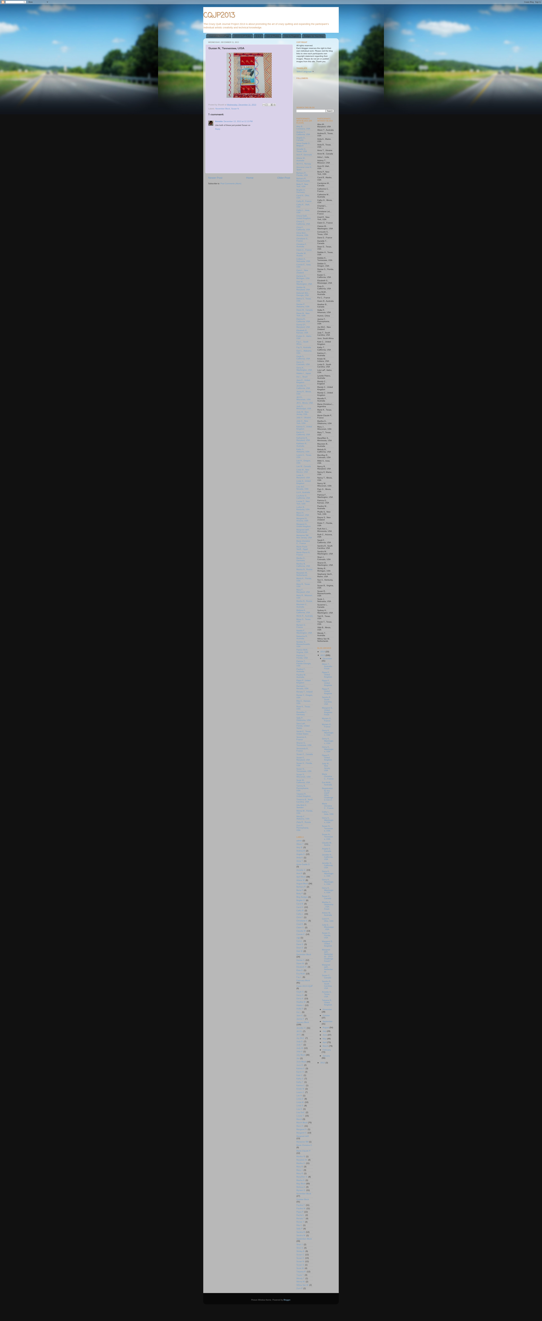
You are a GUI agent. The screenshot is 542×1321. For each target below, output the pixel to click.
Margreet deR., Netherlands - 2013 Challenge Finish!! (327, 955)
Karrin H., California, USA (303, 433)
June (325, 1035)
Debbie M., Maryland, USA (303, 288)
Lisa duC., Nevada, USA (302, 488)
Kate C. (299, 1075)
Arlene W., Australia (301, 159)
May (325, 1039)
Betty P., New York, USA (302, 185)
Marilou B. (300, 1156)
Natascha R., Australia (302, 637)
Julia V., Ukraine (303, 418)
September (328, 1021)
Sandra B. (300, 1232)
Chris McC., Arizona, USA (302, 234)
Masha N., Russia (304, 601)
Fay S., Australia (303, 347)
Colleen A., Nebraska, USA (303, 260)
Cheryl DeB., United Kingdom (303, 217)
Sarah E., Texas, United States (303, 732)
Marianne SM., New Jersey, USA (304, 536)
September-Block (304, 1239)
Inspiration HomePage (219, 36)
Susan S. (300, 1265)
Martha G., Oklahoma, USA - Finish (327, 905)
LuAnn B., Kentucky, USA (303, 508)
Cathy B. (300, 911)
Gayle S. (300, 992)
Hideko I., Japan (303, 373)
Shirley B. (300, 1251)
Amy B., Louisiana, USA (303, 127)
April (325, 1042)
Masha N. (300, 1180)
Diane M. (300, 963)
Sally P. (299, 1229)
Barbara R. (301, 887)
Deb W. (299, 951)
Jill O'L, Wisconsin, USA (303, 398)
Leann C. (300, 1092)
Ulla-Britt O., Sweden (301, 806)
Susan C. (300, 1255)
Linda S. (300, 1106)
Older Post (283, 177)
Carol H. (300, 907)
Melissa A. (300, 1187)
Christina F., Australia (301, 245)
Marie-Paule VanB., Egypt (302, 548)
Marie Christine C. (304, 1145)
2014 (322, 652)
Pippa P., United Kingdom (303, 681)
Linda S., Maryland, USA (303, 476)
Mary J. (299, 1170)
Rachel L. (300, 1215)
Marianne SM (302, 1142)
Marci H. (300, 1126)
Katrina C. (300, 1085)
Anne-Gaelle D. (303, 864)
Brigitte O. (300, 900)
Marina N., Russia (304, 569)
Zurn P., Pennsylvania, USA (302, 827)
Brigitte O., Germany (301, 191)
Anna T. (299, 861)
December (327, 659)
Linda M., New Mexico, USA (302, 471)
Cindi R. (299, 924)
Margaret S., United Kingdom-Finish (327, 711)
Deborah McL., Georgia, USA (303, 294)
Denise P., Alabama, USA (302, 305)
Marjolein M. (301, 1160)
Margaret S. (301, 1133)
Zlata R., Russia (303, 822)
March (299, 1119)
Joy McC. (300, 1038)
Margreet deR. (302, 1136)
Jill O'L (299, 1031)
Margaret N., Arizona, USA (302, 519)
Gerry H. (300, 995)
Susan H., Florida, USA (326, 935)
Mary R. (299, 1173)
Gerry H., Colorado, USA (303, 363)
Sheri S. (299, 1248)
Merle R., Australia (304, 616)
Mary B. (299, 1167)
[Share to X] (269, 104)
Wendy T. (300, 1278)
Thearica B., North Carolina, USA (304, 801)
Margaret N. (301, 1129)
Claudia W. (301, 931)
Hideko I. (300, 1005)
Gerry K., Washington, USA (304, 369)
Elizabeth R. (301, 967)
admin (299, 841)
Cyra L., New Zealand (302, 271)
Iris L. (298, 1012)
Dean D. (300, 948)
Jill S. (298, 1035)
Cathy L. (300, 914)
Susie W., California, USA (303, 781)
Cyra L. (299, 941)
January (326, 1056)
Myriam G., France (301, 626)
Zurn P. (299, 1288)
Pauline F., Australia (301, 670)
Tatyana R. (301, 1272)
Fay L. (299, 977)
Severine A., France (301, 738)
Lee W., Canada (303, 466)
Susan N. (235, 109)
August (326, 1027)
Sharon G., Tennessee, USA (303, 744)
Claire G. (300, 927)
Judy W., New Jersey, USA (302, 413)
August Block (302, 884)
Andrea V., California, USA (303, 133)
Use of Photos (272, 36)
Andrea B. (300, 851)
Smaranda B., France (302, 750)
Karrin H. (300, 1072)
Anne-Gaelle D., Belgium (303, 144)
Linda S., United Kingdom (303, 482)
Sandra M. (301, 1235)
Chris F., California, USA (303, 228)
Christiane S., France (302, 240)
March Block (301, 1123)
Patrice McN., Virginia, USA (302, 651)
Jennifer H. (301, 1028)
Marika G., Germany (301, 559)
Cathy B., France (304, 201)
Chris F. (299, 917)
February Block (303, 980)
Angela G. (300, 854)
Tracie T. (300, 1275)
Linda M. (300, 1102)
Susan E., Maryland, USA (303, 759)
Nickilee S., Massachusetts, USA (303, 644)
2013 (322, 655)
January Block (302, 1022)
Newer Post (215, 177)
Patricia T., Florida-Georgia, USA (303, 663)
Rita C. (299, 1225)
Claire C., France (304, 250)
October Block (302, 1199)
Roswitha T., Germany (301, 713)
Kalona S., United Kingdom (304, 428)
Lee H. (299, 1096)
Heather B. (301, 1002)
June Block (301, 1062)
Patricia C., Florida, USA (302, 657)
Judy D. (299, 1041)
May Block (301, 1184)
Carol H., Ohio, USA (327, 920)
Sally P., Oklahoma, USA (303, 719)
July (325, 1031)
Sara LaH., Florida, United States (303, 726)
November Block (222, 109)
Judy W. (299, 1048)
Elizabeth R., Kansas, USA (302, 331)
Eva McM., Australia (327, 783)
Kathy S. (300, 1079)
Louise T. (300, 1116)
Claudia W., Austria (301, 254)
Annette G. (301, 870)
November (327, 1009)
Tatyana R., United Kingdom (303, 795)
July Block (300, 1055)
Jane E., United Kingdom (303, 381)
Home (249, 177)
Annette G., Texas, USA (301, 150)
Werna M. (300, 1282)
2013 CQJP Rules (242, 36)
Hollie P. (299, 1009)
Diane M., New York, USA (303, 314)
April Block (301, 877)
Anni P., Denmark (304, 155)
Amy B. (299, 847)
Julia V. (299, 1052)
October (326, 1015)
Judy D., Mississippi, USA (303, 407)
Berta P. (299, 890)
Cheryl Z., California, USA (303, 222)
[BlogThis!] (266, 104)
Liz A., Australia (303, 492)
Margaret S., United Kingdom (303, 525)
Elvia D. (299, 970)
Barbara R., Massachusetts (303, 180)
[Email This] (263, 104)
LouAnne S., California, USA (303, 497)
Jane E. (299, 1015)
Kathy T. (300, 1082)
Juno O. (299, 1065)
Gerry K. (300, 999)
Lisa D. (299, 1109)
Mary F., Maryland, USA (303, 591)
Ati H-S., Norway (303, 164)
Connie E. (300, 934)
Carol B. (300, 904)
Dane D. (300, 944)
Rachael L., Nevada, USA (302, 687)
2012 (322, 1063)
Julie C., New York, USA (302, 422)
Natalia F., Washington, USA (304, 632)
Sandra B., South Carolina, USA (327, 700)
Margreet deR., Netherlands (303, 531)
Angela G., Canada (301, 139)
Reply (217, 129)
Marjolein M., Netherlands (302, 574)
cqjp (298, 938)
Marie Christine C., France (303, 542)
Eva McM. (300, 974)
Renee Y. (300, 1222)
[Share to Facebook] (271, 104)
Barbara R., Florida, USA (302, 174)
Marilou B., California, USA (303, 565)
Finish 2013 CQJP (304, 986)
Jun (298, 1058)
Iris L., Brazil (301, 377)
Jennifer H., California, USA (303, 387)
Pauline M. (301, 1208)
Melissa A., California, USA (303, 611)
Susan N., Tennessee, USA (303, 770)
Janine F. (300, 1019)
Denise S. (300, 960)
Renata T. (300, 1218)
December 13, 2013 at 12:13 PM (238, 121)
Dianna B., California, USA (303, 320)
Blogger (287, 1300)
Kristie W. (300, 1089)
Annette (219, 121)
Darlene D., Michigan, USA (303, 277)
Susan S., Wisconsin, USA (303, 776)
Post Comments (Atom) (230, 183)
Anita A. (299, 858)
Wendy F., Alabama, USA (302, 817)
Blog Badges (302, 897)
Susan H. (300, 1258)
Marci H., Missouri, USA (302, 514)
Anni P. (299, 873)
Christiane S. (302, 921)
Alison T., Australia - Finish (327, 666)
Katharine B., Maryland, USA (303, 439)
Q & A (258, 36)
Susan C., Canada (304, 754)
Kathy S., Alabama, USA (302, 450)
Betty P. (299, 894)
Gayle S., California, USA (303, 357)
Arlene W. (300, 880)
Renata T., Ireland (304, 692)
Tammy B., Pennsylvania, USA (302, 788)
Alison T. (300, 844)
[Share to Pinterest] (274, 104)
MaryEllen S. (302, 1177)
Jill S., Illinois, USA (304, 403)
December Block (303, 954)
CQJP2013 (219, 15)
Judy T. (299, 1045)
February (327, 1050)
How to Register (291, 36)
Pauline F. (300, 1205)
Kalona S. (300, 1068)
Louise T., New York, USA (303, 502)
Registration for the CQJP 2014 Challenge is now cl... (327, 794)
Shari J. (299, 1244)
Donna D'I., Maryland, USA (303, 326)
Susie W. (300, 1268)
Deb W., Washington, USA (304, 283)
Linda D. (300, 1099)
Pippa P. (300, 1212)
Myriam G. (301, 1190)
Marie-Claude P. (303, 1151)
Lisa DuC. (300, 1112)
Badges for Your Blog (314, 36)
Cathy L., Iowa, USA (327, 813)
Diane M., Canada (304, 310)
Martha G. (300, 1163)
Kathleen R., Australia (301, 445)
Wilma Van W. (302, 1285)
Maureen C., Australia (302, 605)
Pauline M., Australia (301, 676)
